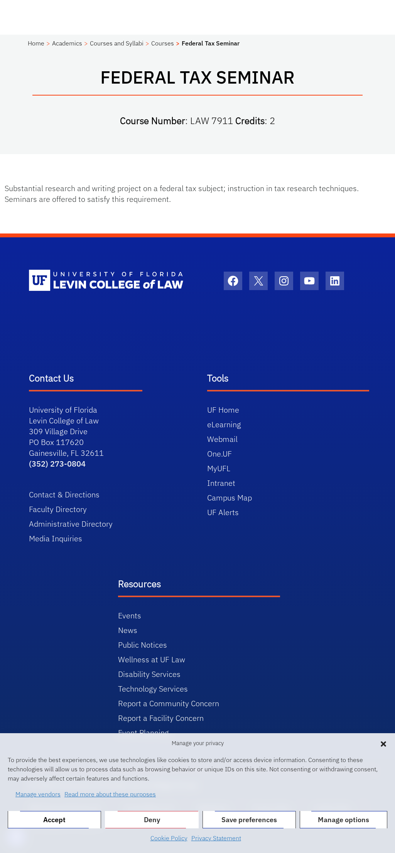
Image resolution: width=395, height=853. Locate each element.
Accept (54, 819)
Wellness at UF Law (151, 659)
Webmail (222, 439)
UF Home (223, 410)
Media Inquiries (55, 538)
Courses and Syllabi (116, 43)
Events (129, 615)
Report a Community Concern (168, 703)
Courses (162, 43)
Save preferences (249, 819)
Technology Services (153, 688)
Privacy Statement (216, 838)
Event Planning (143, 732)
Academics (67, 43)
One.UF (219, 453)
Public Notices (142, 645)
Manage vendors (38, 794)
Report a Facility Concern (161, 718)
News (127, 630)
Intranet (221, 483)
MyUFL (218, 468)
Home (36, 43)
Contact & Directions (64, 494)
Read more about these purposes (110, 794)
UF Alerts (223, 512)
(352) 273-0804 (57, 463)
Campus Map (229, 497)
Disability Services (149, 674)
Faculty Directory (58, 509)
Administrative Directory (71, 524)
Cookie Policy (168, 838)
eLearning (224, 424)
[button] (383, 743)
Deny (152, 819)
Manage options (343, 819)
